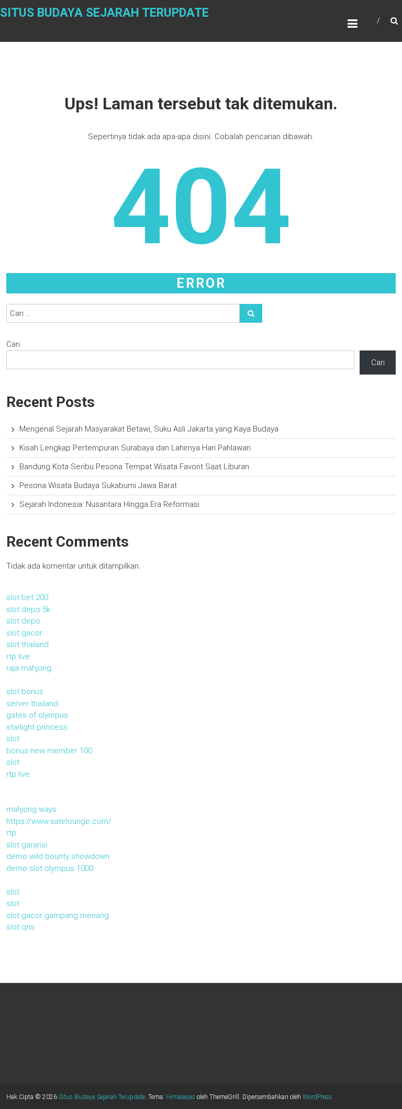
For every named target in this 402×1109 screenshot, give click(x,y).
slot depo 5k (28, 609)
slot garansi (26, 845)
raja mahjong (28, 668)
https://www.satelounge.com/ (58, 821)
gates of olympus (37, 715)
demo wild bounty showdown (57, 856)
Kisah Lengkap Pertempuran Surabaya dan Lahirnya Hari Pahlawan (135, 447)
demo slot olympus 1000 (49, 868)
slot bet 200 (27, 597)
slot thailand (27, 644)
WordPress (317, 1097)
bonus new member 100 (49, 750)
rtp (11, 833)
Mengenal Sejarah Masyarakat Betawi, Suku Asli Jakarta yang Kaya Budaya (148, 429)
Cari (13, 344)
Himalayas (180, 1097)
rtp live (18, 656)
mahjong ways (31, 809)
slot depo (23, 621)
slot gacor (24, 633)
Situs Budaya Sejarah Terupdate (104, 13)
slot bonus (24, 691)
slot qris (20, 927)
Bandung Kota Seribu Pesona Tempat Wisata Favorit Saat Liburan (134, 466)
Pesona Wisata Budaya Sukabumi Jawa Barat (98, 485)
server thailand (32, 703)
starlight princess (37, 727)
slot (12, 738)
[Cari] (251, 313)
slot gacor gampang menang (57, 915)
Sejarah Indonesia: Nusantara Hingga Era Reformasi (109, 504)
